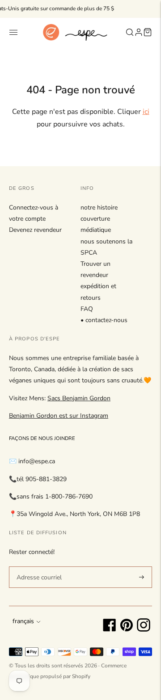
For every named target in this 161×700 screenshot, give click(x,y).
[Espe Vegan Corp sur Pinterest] (126, 629)
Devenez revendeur (35, 230)
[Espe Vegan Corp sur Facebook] (109, 629)
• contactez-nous (103, 320)
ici (146, 112)
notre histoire (99, 207)
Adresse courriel (37, 566)
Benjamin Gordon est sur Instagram (58, 415)
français (23, 621)
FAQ (86, 309)
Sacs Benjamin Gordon (78, 398)
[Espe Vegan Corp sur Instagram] (143, 629)
